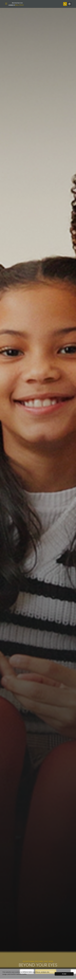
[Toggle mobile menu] (6, 3)
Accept (64, 974)
